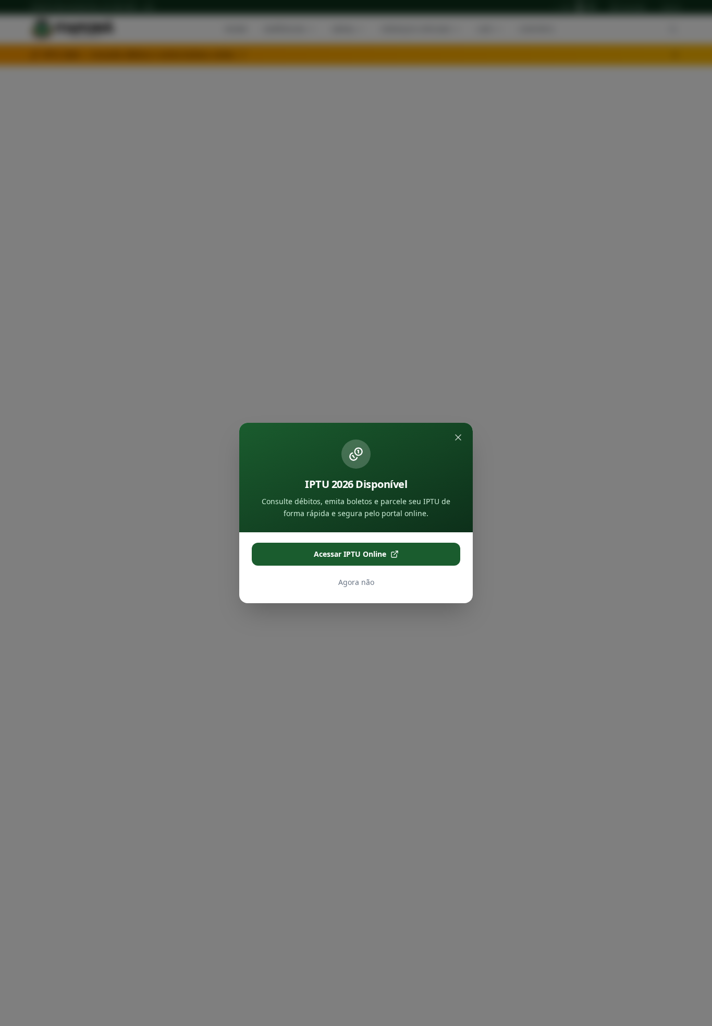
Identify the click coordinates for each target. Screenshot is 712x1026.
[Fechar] (458, 437)
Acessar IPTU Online (350, 554)
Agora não (356, 582)
